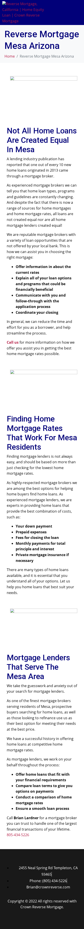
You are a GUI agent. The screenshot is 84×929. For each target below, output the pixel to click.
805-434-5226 (18, 834)
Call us (13, 342)
